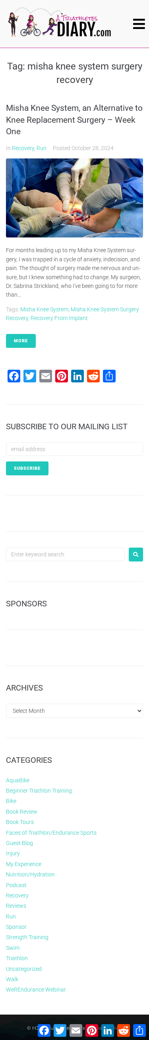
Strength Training (27, 937)
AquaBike (17, 780)
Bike (11, 801)
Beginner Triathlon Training (39, 790)
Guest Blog (19, 843)
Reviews (16, 906)
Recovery (23, 148)
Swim (12, 948)
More (21, 340)
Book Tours (20, 822)
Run (41, 148)
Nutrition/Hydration (30, 874)
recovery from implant (59, 318)
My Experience (23, 864)
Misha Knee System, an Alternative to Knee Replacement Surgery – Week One (74, 119)
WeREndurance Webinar (36, 989)
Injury (13, 853)
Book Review (21, 811)
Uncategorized (24, 969)
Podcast (16, 885)
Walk (12, 979)
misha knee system (44, 309)
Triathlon (17, 958)
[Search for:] (65, 554)
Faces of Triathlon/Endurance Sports (51, 833)
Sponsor (16, 927)
